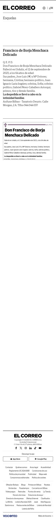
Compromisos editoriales (19, 478)
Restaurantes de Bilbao (25, 505)
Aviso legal (34, 467)
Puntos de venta (34, 492)
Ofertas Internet (32, 498)
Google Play (42, 459)
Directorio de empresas (15, 498)
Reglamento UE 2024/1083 (19, 471)
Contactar (9, 467)
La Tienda (46, 492)
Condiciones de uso (39, 471)
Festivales (21, 492)
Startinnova (9, 505)
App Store (16, 459)
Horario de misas (19, 495)
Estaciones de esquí (35, 495)
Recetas (47, 485)
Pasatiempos (24, 488)
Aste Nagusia (45, 502)
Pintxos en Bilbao (34, 485)
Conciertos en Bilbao (39, 488)
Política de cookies (39, 478)
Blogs (23, 485)
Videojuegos (10, 492)
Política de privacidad (17, 474)
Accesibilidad (46, 467)
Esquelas (9, 18)
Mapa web (43, 474)
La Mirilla (9, 502)
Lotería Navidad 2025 (23, 502)
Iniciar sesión (44, 8)
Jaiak (36, 502)
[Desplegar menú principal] (51, 8)
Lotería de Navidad (44, 505)
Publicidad (32, 474)
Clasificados (45, 498)
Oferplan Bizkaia (12, 485)
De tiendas (13, 488)
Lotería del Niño (28, 509)
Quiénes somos (21, 467)
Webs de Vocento (44, 516)
